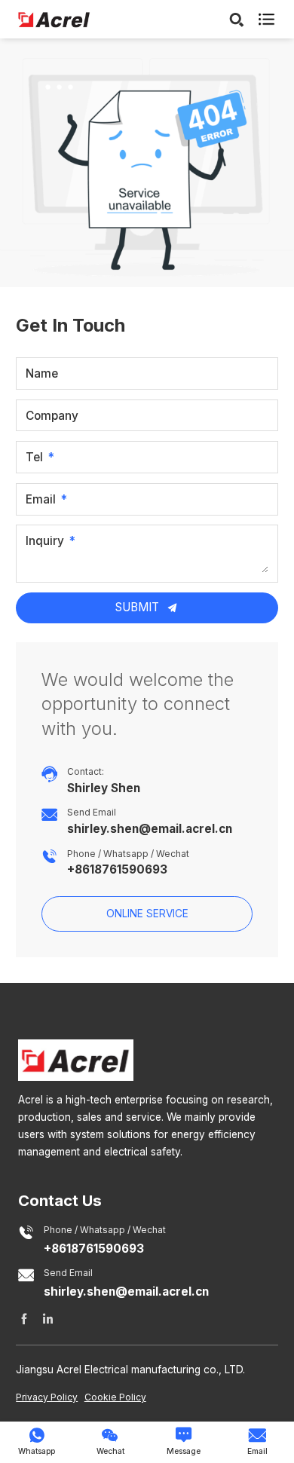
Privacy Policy (47, 1397)
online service (147, 913)
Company (52, 415)
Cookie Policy (115, 1397)
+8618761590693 (117, 870)
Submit (138, 607)
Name (42, 373)
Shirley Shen (103, 788)
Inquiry (45, 541)
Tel (34, 457)
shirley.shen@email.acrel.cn (149, 829)
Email (41, 499)
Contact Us (60, 1200)
